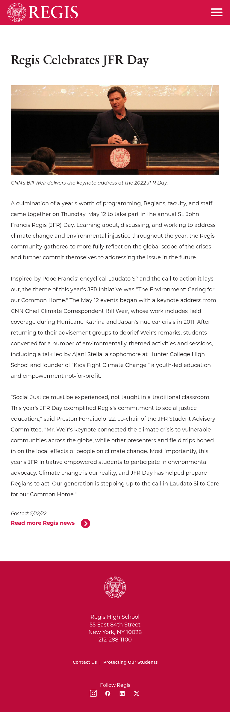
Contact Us (85, 662)
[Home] (42, 12)
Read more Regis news (43, 523)
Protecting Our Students (130, 662)
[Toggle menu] (217, 12)
